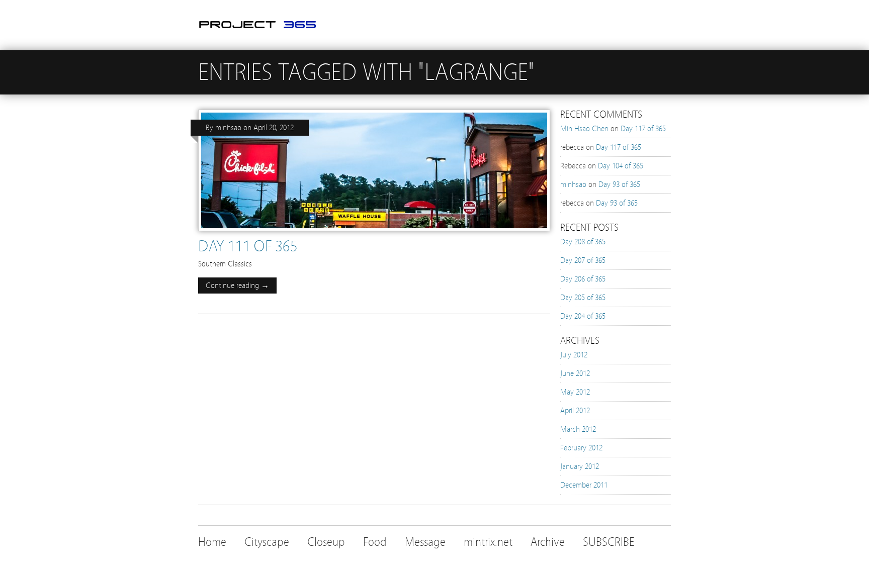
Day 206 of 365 (582, 278)
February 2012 (581, 447)
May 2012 (575, 392)
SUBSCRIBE (609, 542)
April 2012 (575, 410)
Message (425, 542)
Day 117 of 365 (643, 128)
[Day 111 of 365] (374, 233)
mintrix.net (488, 542)
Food (375, 542)
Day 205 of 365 (582, 297)
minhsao (228, 127)
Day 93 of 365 (619, 184)
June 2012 (575, 373)
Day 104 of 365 (620, 165)
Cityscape (266, 542)
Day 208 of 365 (582, 241)
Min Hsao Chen (584, 128)
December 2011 (583, 485)
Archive (548, 542)
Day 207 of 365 (582, 260)
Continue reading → (237, 285)
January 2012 (579, 466)
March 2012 (578, 429)
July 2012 (573, 354)
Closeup (326, 542)
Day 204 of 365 (582, 316)
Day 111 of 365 (248, 246)
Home (212, 542)
